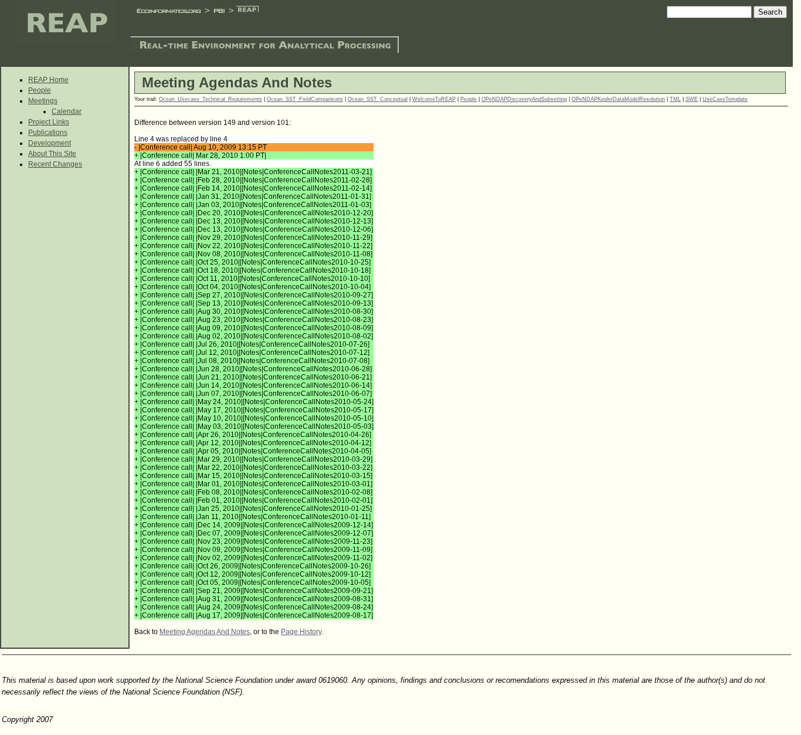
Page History (301, 632)
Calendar (67, 111)
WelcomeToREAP (434, 99)
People (39, 90)
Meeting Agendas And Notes (204, 632)
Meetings (42, 101)
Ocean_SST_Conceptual (378, 99)
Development (49, 143)
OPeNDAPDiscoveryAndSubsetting (524, 99)
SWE (691, 99)
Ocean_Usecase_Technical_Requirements (210, 99)
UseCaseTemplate (725, 99)
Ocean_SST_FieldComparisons (305, 99)
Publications (47, 132)
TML (675, 99)
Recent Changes (55, 164)
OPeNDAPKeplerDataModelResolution (618, 99)
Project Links (48, 122)
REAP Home (48, 80)
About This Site (52, 154)
